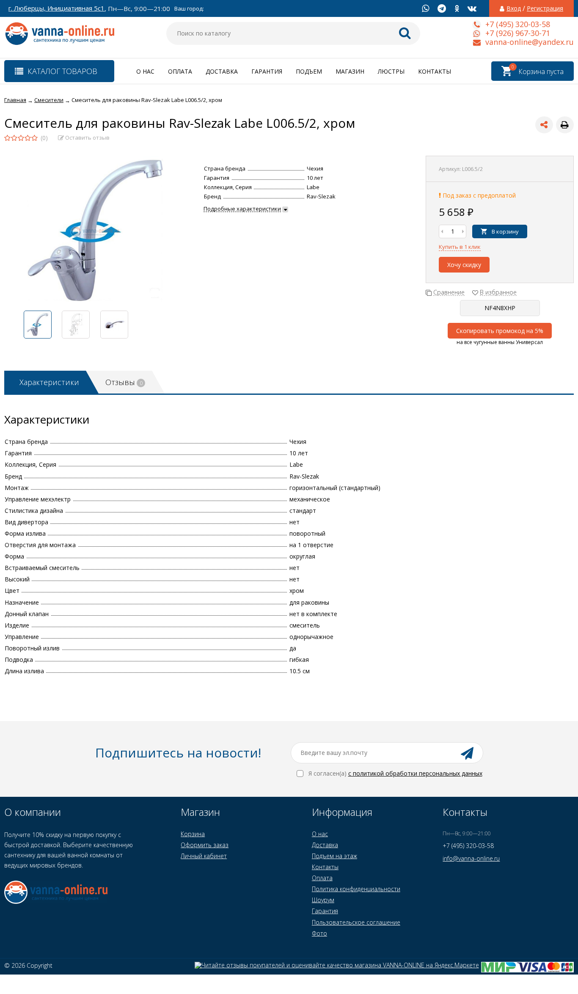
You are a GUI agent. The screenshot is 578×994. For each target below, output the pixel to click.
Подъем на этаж (334, 856)
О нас (145, 71)
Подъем (309, 71)
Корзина (193, 834)
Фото (319, 933)
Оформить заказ (204, 845)
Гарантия (266, 71)
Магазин (350, 71)
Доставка (222, 71)
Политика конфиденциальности (356, 889)
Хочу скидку (464, 265)
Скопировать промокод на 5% (499, 331)
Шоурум (323, 900)
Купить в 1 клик (460, 247)
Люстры (391, 71)
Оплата (180, 71)
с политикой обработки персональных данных (415, 773)
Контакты (434, 71)
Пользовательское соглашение (356, 922)
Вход (513, 8)
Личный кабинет (204, 856)
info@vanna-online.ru (471, 858)
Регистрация (545, 8)
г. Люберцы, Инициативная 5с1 (56, 8)
